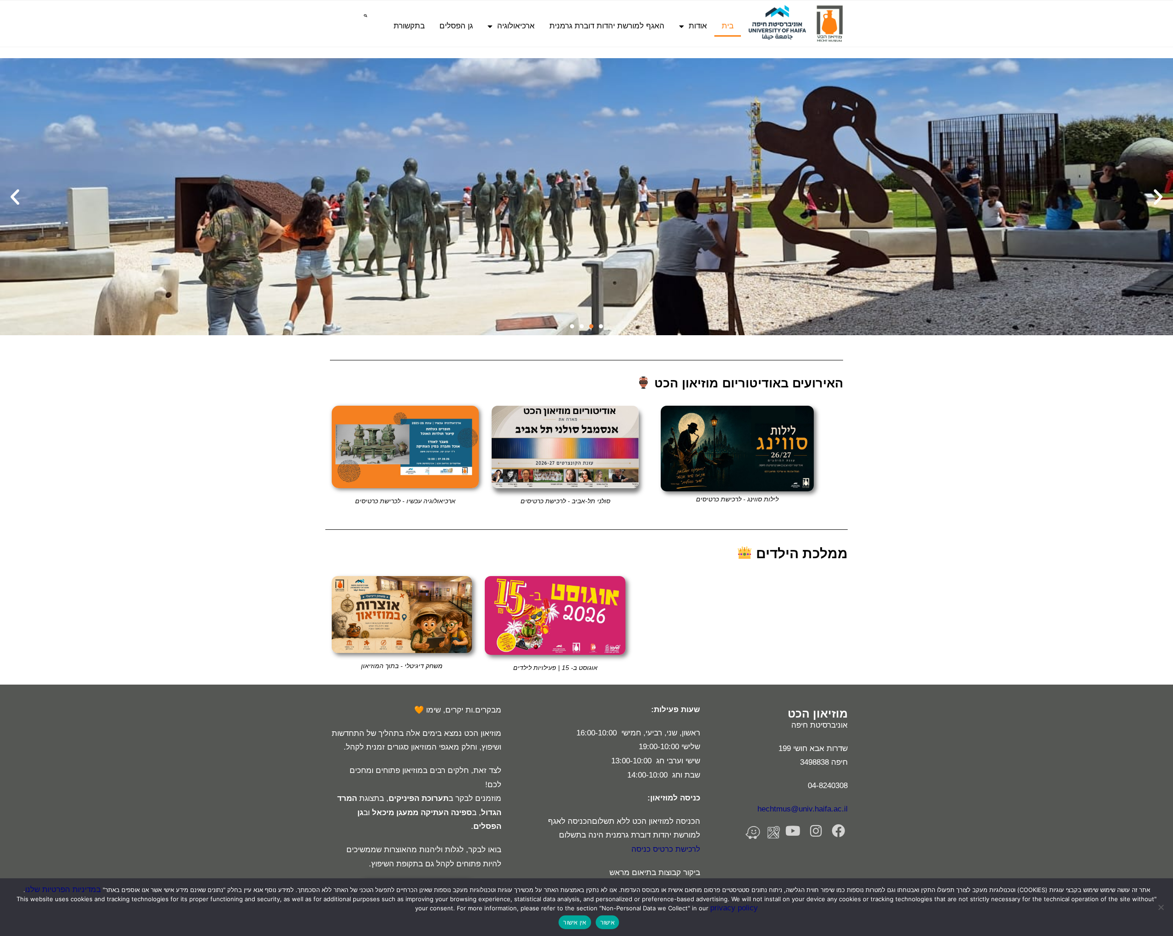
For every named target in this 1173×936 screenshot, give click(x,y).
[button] (365, 16)
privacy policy (734, 907)
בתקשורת (409, 26)
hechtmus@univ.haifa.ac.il (802, 809)
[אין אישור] (1161, 907)
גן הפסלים (456, 26)
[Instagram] (815, 831)
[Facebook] (838, 831)
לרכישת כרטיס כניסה (665, 849)
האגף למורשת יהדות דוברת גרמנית (606, 26)
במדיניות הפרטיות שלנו (63, 889)
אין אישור (574, 922)
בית (728, 26)
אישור (607, 922)
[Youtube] (793, 831)
